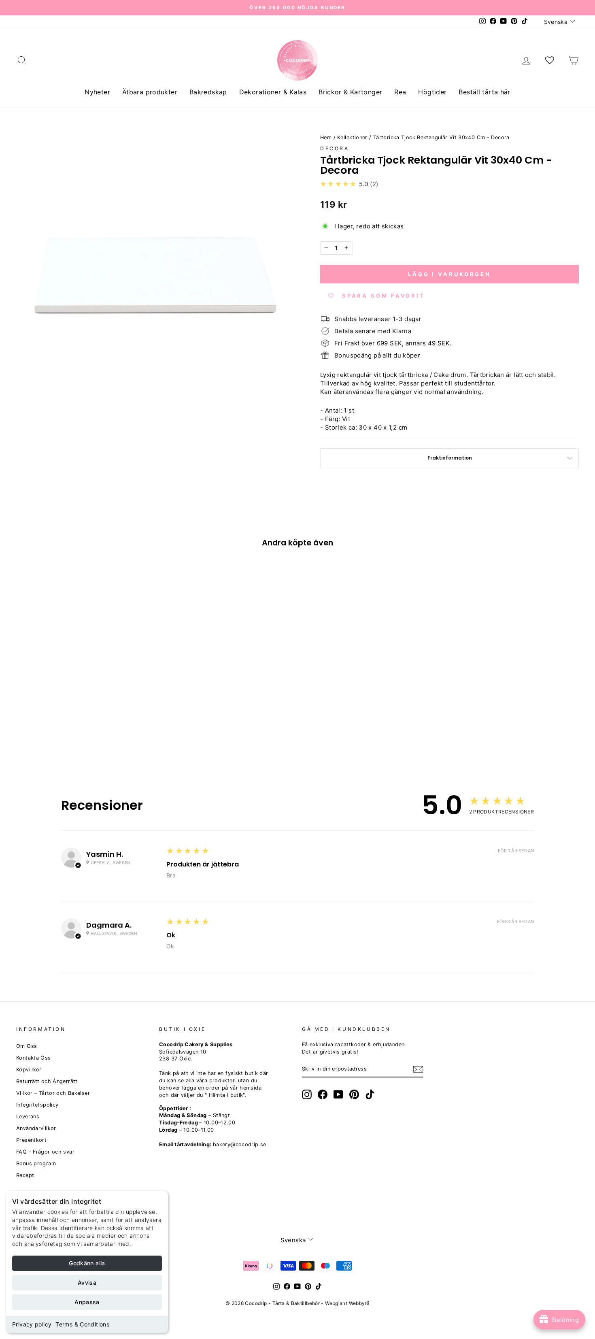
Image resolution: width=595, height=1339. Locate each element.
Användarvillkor (36, 1128)
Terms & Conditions (82, 1324)
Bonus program (36, 1163)
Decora (334, 148)
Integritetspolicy (37, 1105)
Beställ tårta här (484, 92)
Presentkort (31, 1140)
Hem (326, 137)
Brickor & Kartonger (350, 92)
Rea (400, 92)
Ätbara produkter (149, 92)
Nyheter (97, 92)
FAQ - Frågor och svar (45, 1152)
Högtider (432, 92)
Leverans (27, 1116)
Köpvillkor (29, 1070)
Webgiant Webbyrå (347, 1303)
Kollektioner (352, 137)
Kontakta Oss (33, 1058)
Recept (25, 1175)
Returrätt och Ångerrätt (47, 1081)
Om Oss (26, 1046)
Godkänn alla (87, 1263)
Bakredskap (208, 92)
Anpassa (86, 1302)
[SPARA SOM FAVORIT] (26, 691)
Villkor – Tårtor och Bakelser (53, 1093)
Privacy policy (31, 1324)
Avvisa (87, 1282)
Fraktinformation (449, 457)
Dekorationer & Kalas (273, 92)
